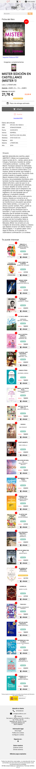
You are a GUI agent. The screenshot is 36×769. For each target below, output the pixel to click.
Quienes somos (18, 747)
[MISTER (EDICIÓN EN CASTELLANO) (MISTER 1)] (14, 38)
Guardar (19, 114)
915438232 (19, 711)
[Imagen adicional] (13, 67)
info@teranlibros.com (19, 713)
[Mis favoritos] (8, 1)
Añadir (19, 109)
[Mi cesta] (17, 1)
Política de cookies (18, 732)
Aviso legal (18, 730)
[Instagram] (18, 741)
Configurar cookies (18, 734)
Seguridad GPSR (18, 118)
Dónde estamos (18, 749)
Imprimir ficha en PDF (10, 57)
